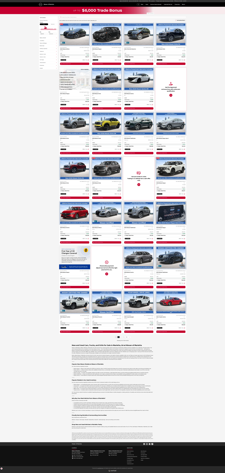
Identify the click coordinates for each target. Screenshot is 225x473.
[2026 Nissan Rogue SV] (106, 34)
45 (126, 337)
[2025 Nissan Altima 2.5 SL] (106, 213)
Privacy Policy (144, 456)
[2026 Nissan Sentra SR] (138, 79)
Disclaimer (129, 462)
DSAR (142, 460)
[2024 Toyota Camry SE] (170, 302)
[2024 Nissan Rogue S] (74, 79)
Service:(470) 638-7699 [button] (78, 456)
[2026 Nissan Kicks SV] (170, 34)
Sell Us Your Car (130, 454)
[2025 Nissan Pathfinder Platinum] (138, 123)
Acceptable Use (130, 460)
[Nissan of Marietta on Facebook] (143, 444)
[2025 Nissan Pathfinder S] (138, 213)
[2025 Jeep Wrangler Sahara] (138, 302)
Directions (143, 452)
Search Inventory (138, 4)
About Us (129, 452)
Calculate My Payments (132, 456)
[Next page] (129, 337)
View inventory (130, 451)
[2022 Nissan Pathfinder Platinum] (170, 257)
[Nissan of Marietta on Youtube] (146, 444)
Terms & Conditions (145, 458)
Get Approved (144, 454)
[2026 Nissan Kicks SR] (106, 79)
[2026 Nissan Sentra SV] (74, 213)
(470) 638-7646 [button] (114, 455)
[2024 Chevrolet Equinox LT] (138, 34)
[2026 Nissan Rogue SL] (74, 257)
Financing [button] (177, 4)
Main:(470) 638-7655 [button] (77, 455)
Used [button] (147, 4)
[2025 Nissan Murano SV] (106, 302)
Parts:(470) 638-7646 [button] (77, 458)
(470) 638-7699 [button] (95, 455)
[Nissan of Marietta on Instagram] (149, 444)
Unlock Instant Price (67, 63)
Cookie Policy (130, 458)
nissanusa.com (130, 463)
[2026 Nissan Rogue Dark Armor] (170, 213)
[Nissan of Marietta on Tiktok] (151, 444)
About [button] (183, 4)
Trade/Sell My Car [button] (168, 4)
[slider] (39, 29)
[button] (151, 1)
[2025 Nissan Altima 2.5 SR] (74, 34)
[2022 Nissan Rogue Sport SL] (170, 123)
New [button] (142, 4)
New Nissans (143, 451)
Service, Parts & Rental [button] (155, 4)
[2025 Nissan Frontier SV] (74, 302)
